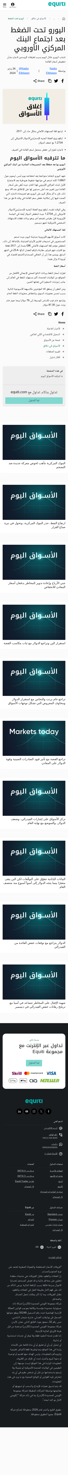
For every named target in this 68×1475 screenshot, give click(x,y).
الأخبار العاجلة (53, 329)
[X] (41, 1111)
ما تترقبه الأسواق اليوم (52, 376)
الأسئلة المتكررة (51, 1154)
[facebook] (62, 81)
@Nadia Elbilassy (24, 71)
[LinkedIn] (19, 1111)
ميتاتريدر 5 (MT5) (25, 1176)
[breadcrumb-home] (63, 18)
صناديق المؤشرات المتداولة (51, 1192)
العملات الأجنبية (56, 1171)
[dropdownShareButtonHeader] (38, 81)
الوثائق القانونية (55, 1258)
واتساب (54, 1144)
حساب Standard (55, 1214)
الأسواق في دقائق (38, 18)
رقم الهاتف (53, 1135)
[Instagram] (34, 1111)
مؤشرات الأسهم (56, 1176)
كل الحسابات (57, 1230)
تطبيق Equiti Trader (24, 1181)
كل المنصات (29, 1187)
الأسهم (60, 1187)
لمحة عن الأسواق (52, 340)
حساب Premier (56, 1220)
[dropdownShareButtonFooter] (38, 314)
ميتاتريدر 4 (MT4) (25, 1171)
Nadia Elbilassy (51, 71)
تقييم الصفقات (53, 352)
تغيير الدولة (51, 1247)
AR (37, 1247)
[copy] (49, 81)
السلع (60, 1181)
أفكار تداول (55, 357)
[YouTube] (27, 1111)
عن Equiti (29, 1214)
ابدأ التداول (34, 400)
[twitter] (56, 81)
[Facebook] (48, 1111)
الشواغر (31, 1220)
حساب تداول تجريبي (54, 1225)
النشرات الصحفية (27, 1225)
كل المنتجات (58, 1197)
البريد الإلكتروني (50, 1128)
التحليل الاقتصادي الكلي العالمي (45, 334)
